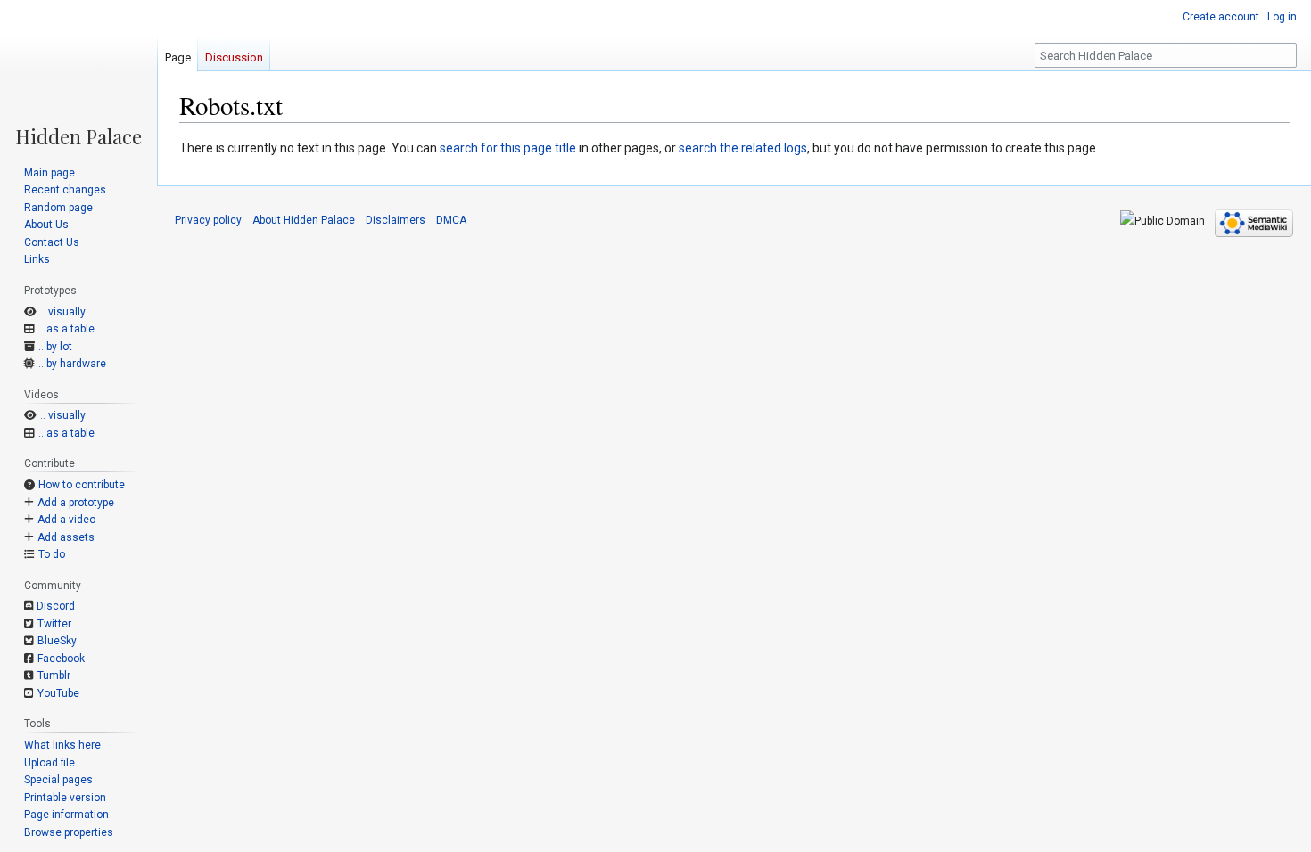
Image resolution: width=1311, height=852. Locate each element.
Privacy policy (208, 220)
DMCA (451, 220)
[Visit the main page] (78, 73)
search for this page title (508, 148)
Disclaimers (395, 220)
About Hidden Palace (303, 220)
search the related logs (743, 148)
